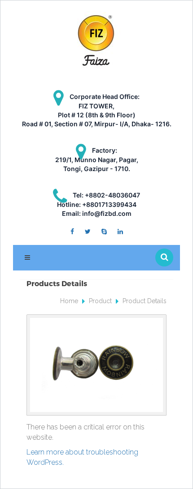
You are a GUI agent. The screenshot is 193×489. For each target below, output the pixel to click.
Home (69, 301)
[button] (164, 257)
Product (100, 301)
